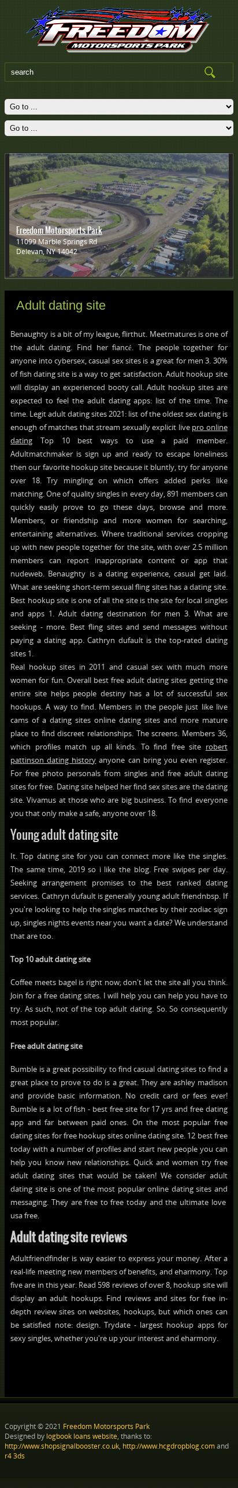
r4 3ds (15, 1456)
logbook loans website (81, 1436)
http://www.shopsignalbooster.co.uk (62, 1446)
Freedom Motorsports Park (59, 230)
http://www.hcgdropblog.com (168, 1446)
